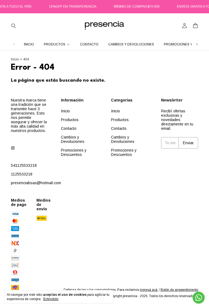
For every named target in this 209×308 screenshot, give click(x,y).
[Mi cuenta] (184, 26)
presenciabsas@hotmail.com (36, 183)
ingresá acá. (149, 290)
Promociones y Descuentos (74, 152)
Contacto (89, 44)
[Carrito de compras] (195, 26)
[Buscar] (13, 25)
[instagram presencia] (13, 148)
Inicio (29, 44)
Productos (54, 44)
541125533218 (24, 165)
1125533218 (21, 174)
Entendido (51, 299)
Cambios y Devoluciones (131, 44)
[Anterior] (14, 44)
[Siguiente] (197, 44)
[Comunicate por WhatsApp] (199, 298)
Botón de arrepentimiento (179, 290)
